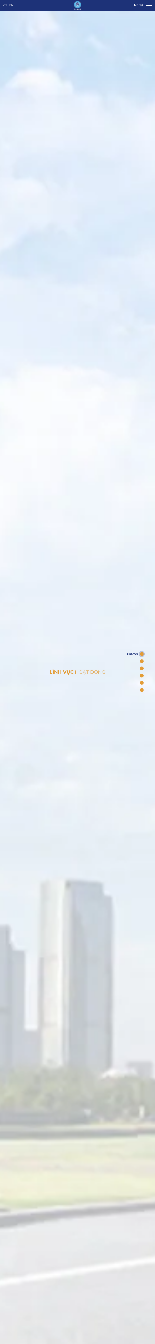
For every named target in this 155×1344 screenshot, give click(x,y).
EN (11, 5)
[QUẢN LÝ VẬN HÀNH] (142, 683)
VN (5, 5)
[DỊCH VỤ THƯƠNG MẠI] (142, 675)
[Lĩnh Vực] (142, 654)
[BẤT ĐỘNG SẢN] (142, 661)
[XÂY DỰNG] (142, 668)
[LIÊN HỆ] (142, 690)
